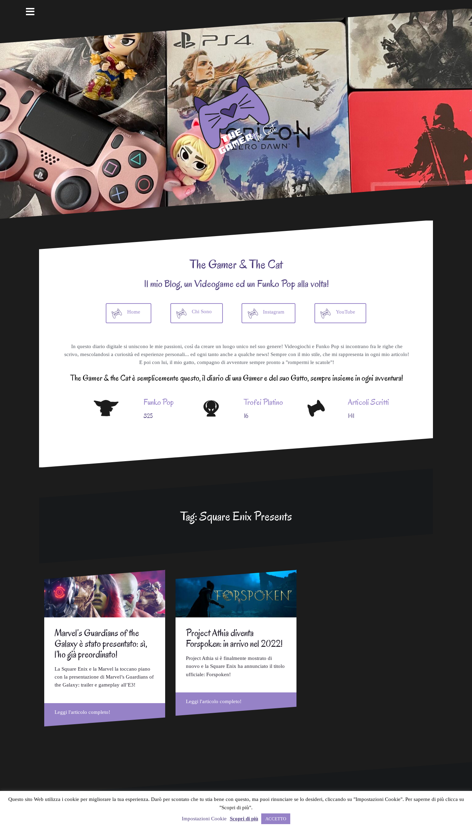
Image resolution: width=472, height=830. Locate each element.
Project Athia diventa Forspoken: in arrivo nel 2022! (234, 638)
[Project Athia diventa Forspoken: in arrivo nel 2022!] (236, 593)
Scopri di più (244, 818)
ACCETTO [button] (275, 818)
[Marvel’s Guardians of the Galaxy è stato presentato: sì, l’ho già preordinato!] (104, 593)
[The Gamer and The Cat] (236, 113)
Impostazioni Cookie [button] (204, 818)
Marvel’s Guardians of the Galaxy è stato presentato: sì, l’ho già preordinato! (101, 644)
